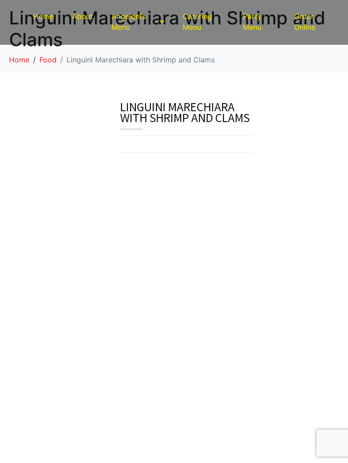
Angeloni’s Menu (128, 22)
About (82, 16)
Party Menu (252, 22)
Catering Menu (197, 22)
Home (43, 16)
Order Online (304, 22)
